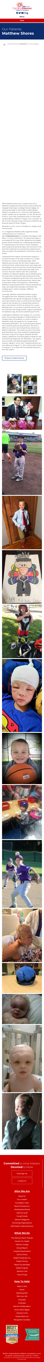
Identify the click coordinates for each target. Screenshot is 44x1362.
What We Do (22, 1233)
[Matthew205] (22, 978)
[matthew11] (22, 522)
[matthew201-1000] (22, 874)
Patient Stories (22, 1261)
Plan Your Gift (22, 1296)
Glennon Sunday (22, 1244)
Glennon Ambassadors (22, 1306)
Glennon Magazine (22, 1219)
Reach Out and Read (22, 1264)
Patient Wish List (22, 1316)
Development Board (22, 1209)
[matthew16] (22, 695)
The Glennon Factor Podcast (22, 1238)
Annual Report (22, 1248)
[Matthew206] (22, 1009)
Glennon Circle (22, 1313)
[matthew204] (22, 935)
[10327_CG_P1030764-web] (22, 413)
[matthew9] (22, 462)
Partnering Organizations (22, 1223)
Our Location (22, 1199)
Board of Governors (22, 1206)
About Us (22, 1196)
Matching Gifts (22, 1293)
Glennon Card (22, 1271)
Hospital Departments (22, 1251)
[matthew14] (22, 631)
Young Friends (22, 1216)
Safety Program (22, 1268)
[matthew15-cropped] (22, 384)
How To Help (22, 1281)
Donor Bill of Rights (22, 1310)
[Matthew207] (22, 1058)
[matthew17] (22, 758)
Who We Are (22, 1191)
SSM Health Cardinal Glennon (22, 1226)
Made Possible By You (22, 1258)
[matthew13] (22, 577)
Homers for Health (22, 1241)
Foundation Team (22, 1203)
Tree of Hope (22, 1274)
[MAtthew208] (22, 1121)
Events (22, 1289)
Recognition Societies (22, 1320)
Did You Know (22, 1254)
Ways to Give (22, 1286)
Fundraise (22, 1303)
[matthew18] (22, 812)
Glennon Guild (22, 1213)
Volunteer (22, 1300)
